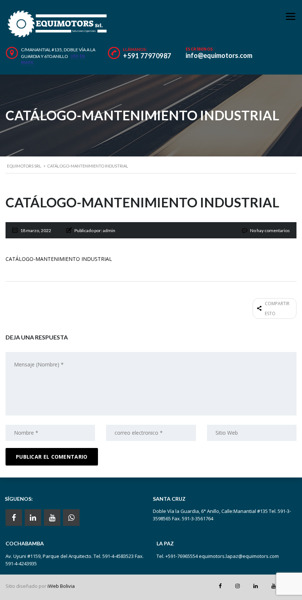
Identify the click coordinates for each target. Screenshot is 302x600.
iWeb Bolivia (61, 586)
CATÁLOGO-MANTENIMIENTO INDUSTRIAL (59, 258)
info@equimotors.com (219, 55)
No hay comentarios (270, 230)
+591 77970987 (147, 56)
